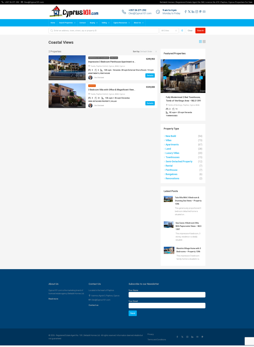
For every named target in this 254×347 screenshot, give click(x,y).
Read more (53, 298)
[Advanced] (182, 30)
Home (53, 23)
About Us (137, 23)
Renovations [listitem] (172, 178)
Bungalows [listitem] (171, 174)
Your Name (133, 290)
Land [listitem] (168, 148)
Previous (164, 77)
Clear (190, 30)
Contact (83, 23)
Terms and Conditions (157, 339)
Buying (92, 23)
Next (201, 77)
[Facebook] (177, 337)
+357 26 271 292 (137, 10)
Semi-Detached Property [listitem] (179, 161)
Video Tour (113, 58)
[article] (183, 89)
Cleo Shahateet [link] (99, 78)
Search (200, 30)
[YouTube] (197, 337)
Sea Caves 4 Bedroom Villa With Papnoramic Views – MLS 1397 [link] (188, 226)
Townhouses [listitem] (173, 157)
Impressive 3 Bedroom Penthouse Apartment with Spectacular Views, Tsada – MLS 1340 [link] (131, 62)
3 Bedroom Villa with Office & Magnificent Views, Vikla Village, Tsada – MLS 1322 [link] (127, 89)
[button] (200, 41)
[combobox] (169, 30)
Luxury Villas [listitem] (172, 152)
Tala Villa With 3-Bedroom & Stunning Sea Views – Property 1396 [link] (188, 200)
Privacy (151, 334)
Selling (104, 23)
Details (150, 75)
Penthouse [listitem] (171, 169)
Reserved (92, 85)
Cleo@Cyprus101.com (140, 13)
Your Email (133, 301)
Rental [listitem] (169, 165)
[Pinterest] (202, 337)
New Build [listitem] (171, 135)
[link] (67, 67)
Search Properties (66, 23)
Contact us (93, 305)
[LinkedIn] (192, 337)
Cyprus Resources (120, 23)
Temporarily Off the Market (99, 58)
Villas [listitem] (168, 140)
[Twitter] (182, 337)
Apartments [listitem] (172, 144)
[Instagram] (187, 337)
